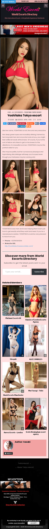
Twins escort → (24, 463)
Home (9, 112)
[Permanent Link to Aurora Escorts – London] (13, 414)
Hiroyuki (13, 359)
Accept (34, 523)
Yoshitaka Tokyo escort (24, 115)
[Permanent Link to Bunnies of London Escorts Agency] (36, 301)
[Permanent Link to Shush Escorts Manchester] (13, 377)
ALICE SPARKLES (35, 359)
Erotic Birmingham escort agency (36, 433)
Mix (30, 126)
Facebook (12, 123)
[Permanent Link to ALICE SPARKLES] (36, 341)
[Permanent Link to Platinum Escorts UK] (13, 300)
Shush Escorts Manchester (13, 395)
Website (9, 453)
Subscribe (39, 271)
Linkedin (22, 126)
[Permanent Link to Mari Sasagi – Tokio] (36, 375)
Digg (43, 123)
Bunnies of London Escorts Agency (35, 321)
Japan (25, 120)
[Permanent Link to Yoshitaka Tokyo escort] (24, 74)
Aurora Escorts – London (13, 432)
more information (19, 523)
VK (38, 123)
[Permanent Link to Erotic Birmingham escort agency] (36, 414)
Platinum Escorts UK (13, 318)
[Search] (46, 5)
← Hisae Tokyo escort (24, 467)
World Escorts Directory (24, 14)
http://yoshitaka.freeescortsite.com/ (19, 246)
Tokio (30, 120)
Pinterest (22, 123)
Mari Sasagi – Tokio (35, 391)
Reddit (31, 123)
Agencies (20, 120)
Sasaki (12, 119)
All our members (17, 112)
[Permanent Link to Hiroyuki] (13, 341)
